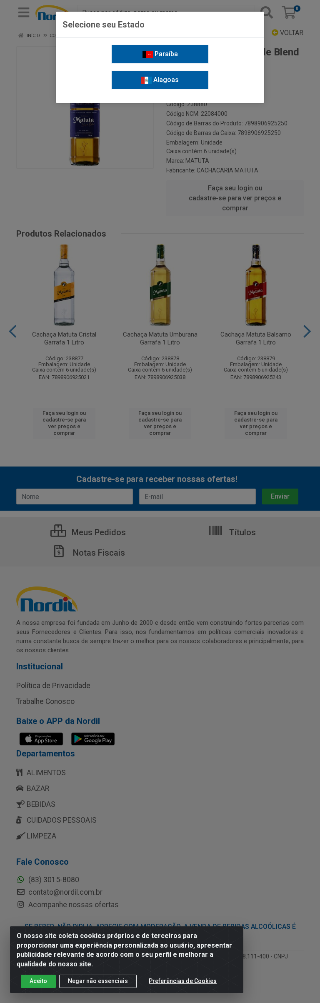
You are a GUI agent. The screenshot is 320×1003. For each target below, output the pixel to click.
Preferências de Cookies (183, 981)
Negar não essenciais (98, 981)
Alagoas (165, 80)
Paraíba (165, 54)
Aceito (38, 981)
